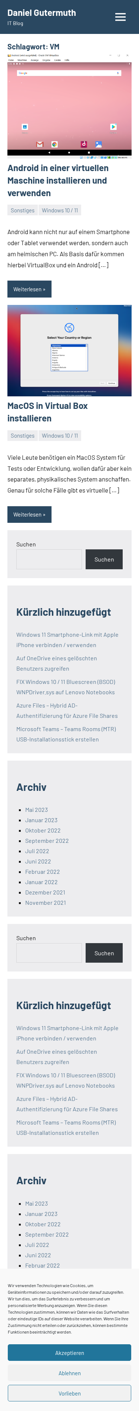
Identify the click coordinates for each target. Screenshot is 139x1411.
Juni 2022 (38, 861)
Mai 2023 (36, 809)
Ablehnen (70, 1373)
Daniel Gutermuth (41, 12)
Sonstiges (22, 210)
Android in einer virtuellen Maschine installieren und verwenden (58, 180)
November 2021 (45, 902)
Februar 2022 (42, 871)
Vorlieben (70, 1393)
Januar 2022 (41, 881)
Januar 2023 (41, 819)
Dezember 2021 (45, 892)
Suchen (26, 544)
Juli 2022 (37, 850)
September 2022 (47, 840)
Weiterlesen (27, 289)
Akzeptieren (69, 1352)
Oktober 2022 (43, 830)
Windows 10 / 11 (60, 210)
